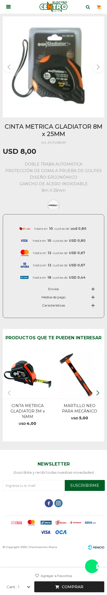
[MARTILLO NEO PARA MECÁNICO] (79, 374)
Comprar (72, 586)
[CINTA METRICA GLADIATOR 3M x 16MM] (27, 374)
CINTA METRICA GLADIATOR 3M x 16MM (27, 411)
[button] (98, 67)
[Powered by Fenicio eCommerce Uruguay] (96, 547)
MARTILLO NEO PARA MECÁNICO (79, 408)
